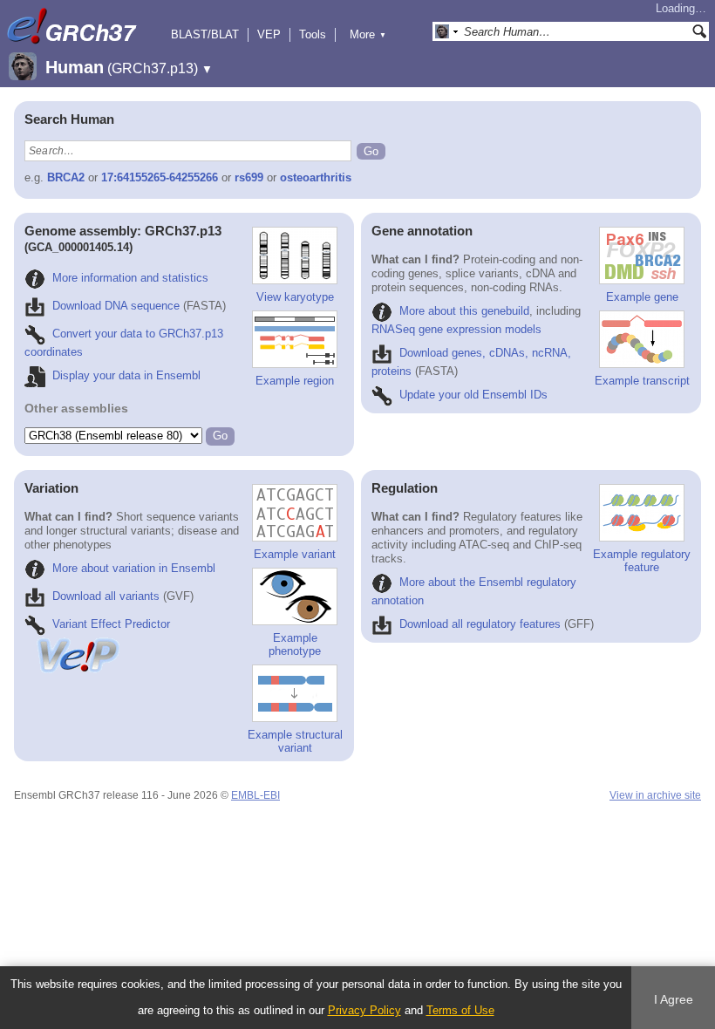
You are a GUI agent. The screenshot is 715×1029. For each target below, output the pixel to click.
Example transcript (642, 380)
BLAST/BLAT (205, 34)
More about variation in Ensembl (133, 568)
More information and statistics (130, 277)
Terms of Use (460, 1010)
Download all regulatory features (480, 623)
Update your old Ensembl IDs (473, 394)
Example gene (642, 296)
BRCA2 (66, 177)
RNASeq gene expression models (456, 329)
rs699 (249, 177)
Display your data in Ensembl (126, 375)
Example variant (295, 554)
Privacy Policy (364, 1010)
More (368, 34)
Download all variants (106, 596)
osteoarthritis (315, 177)
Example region (294, 380)
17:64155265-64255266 (159, 177)
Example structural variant (295, 741)
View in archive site (655, 795)
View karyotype (295, 296)
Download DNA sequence (116, 305)
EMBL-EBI (255, 795)
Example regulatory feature (642, 561)
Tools (312, 34)
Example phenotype (295, 644)
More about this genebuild (464, 310)
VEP (269, 34)
